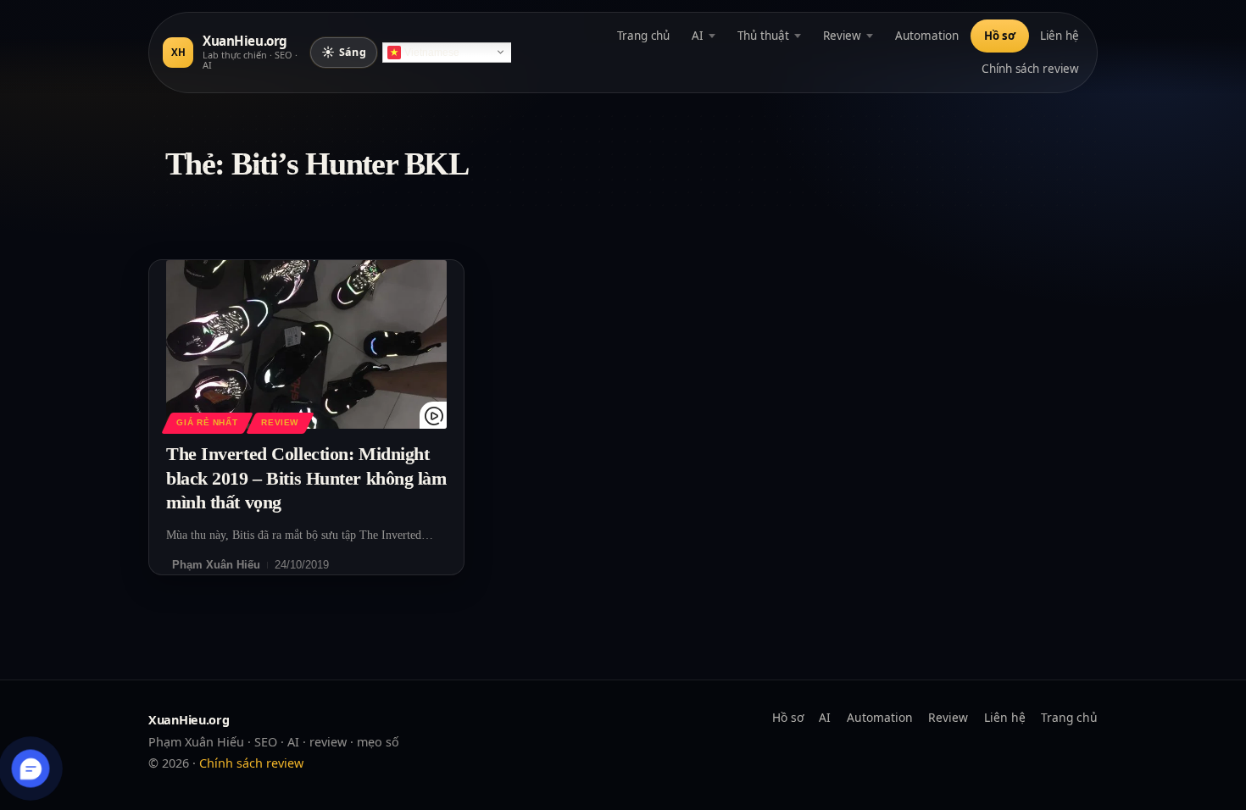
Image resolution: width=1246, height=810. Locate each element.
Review (842, 35)
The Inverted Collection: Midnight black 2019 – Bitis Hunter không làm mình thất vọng (306, 478)
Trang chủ (643, 35)
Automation (927, 35)
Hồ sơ (999, 35)
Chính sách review (1030, 68)
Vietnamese (431, 52)
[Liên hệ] (31, 769)
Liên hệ (1059, 35)
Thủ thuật (763, 35)
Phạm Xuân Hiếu (216, 564)
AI (698, 35)
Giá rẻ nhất (206, 422)
